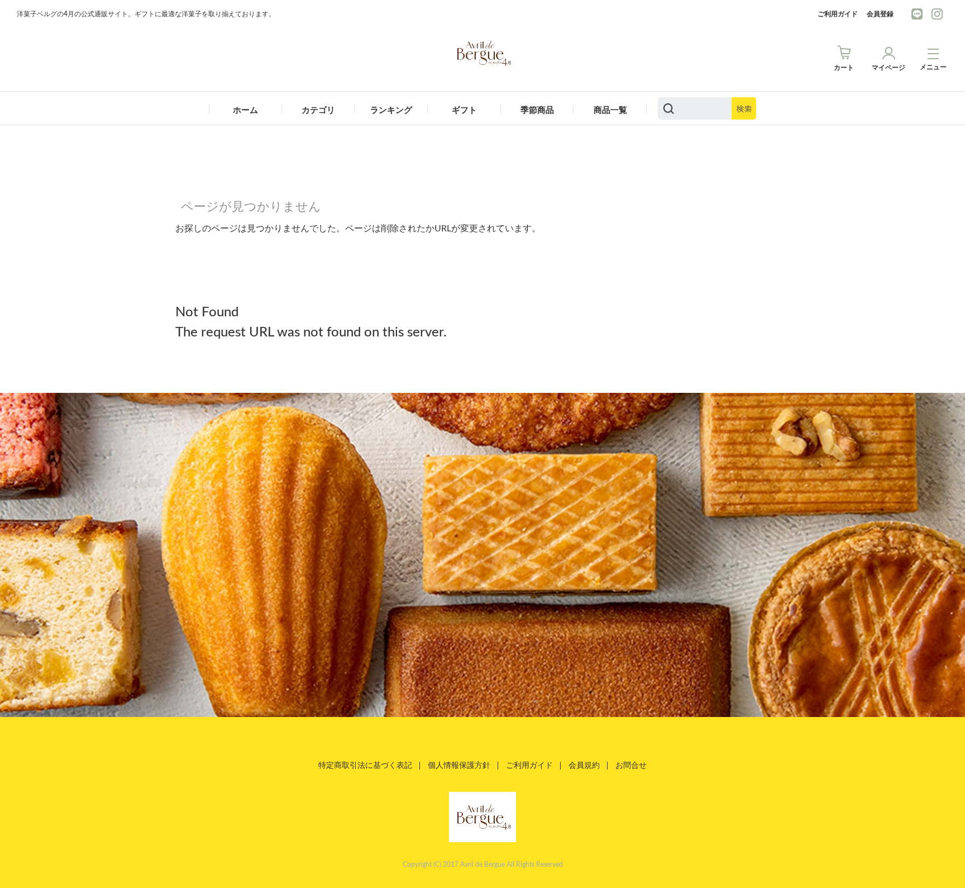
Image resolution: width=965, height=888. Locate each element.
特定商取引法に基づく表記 (365, 766)
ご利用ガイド (838, 14)
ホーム (245, 110)
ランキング (391, 110)
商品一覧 (610, 110)
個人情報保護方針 (459, 766)
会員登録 (880, 14)
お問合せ (631, 766)
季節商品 (537, 110)
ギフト (464, 110)
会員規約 (584, 766)
